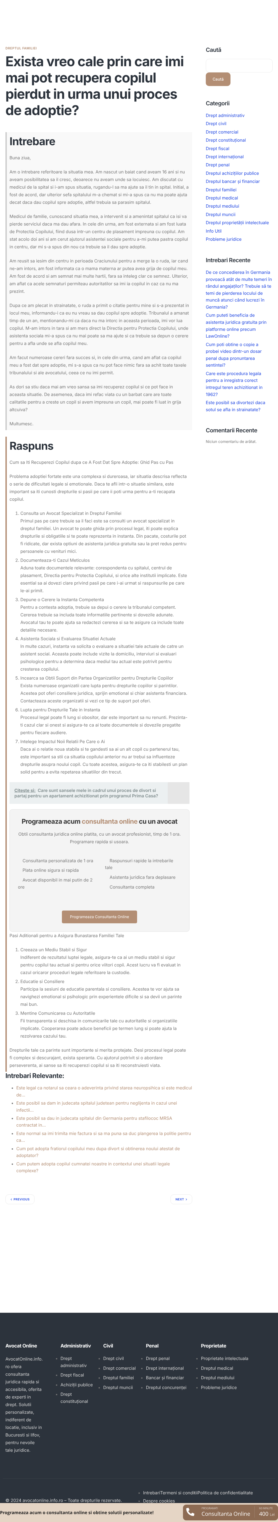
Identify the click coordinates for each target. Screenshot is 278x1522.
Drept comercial (222, 132)
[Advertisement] (98, 1245)
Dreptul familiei (21, 48)
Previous (22, 1199)
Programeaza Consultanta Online (99, 917)
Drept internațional (225, 156)
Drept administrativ (225, 115)
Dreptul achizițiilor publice (232, 173)
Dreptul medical (222, 198)
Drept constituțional (226, 140)
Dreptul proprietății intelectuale (237, 222)
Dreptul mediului (222, 206)
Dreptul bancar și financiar (233, 181)
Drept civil (216, 123)
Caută (213, 50)
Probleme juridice (224, 239)
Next (179, 1199)
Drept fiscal (217, 148)
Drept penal (218, 164)
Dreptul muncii (220, 214)
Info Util (214, 231)
